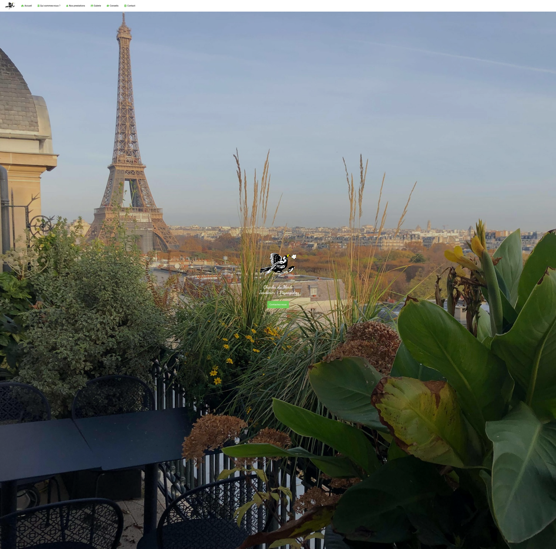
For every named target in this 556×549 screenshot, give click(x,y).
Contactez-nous (278, 304)
